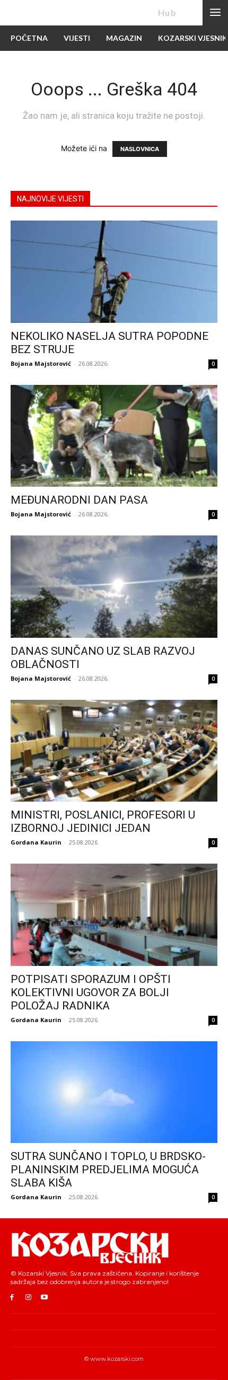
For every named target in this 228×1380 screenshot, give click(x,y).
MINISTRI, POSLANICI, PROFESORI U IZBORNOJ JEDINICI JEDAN (103, 821)
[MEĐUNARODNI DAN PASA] (114, 436)
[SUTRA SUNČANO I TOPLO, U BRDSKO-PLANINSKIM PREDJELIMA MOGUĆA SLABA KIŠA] (114, 1092)
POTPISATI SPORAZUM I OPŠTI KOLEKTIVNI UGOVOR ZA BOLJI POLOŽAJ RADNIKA (91, 992)
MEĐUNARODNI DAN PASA (79, 500)
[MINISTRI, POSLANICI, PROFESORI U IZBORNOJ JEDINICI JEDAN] (114, 751)
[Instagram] (28, 1297)
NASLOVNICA (139, 149)
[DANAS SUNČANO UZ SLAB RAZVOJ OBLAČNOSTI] (114, 586)
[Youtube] (44, 1297)
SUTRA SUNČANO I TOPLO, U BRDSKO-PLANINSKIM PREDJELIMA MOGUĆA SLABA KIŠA (108, 1169)
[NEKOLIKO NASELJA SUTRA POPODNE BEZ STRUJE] (114, 272)
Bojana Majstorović (41, 363)
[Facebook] (11, 1297)
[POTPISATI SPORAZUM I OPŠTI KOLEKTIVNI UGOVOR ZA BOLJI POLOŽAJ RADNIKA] (114, 915)
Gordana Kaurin (36, 842)
